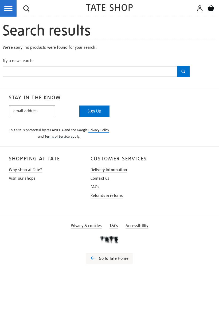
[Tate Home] (109, 239)
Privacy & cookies (86, 225)
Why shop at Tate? (25, 169)
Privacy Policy (98, 130)
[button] (26, 9)
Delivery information (109, 169)
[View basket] (211, 9)
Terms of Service (57, 136)
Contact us (100, 178)
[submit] (183, 71)
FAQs (95, 187)
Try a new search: (18, 60)
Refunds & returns (107, 195)
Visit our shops (22, 178)
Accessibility (137, 225)
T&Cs (114, 225)
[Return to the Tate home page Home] (109, 8)
